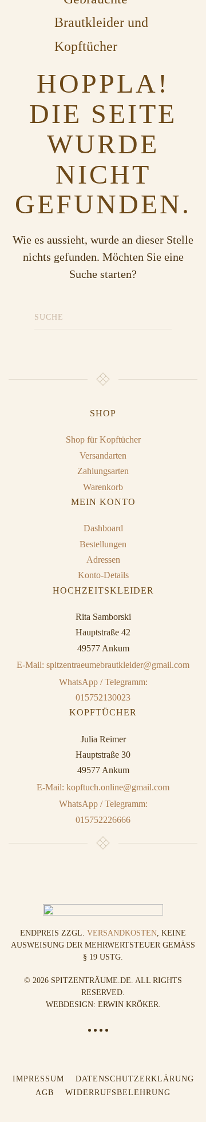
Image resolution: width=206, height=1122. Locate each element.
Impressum (38, 1079)
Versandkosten (122, 933)
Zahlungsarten (103, 471)
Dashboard (103, 528)
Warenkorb (103, 487)
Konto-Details (103, 575)
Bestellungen (103, 544)
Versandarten (103, 455)
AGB (44, 1092)
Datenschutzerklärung (135, 1079)
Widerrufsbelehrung (118, 1092)
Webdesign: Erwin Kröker (102, 1004)
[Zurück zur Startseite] (103, 23)
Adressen (103, 559)
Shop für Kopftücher (103, 439)
